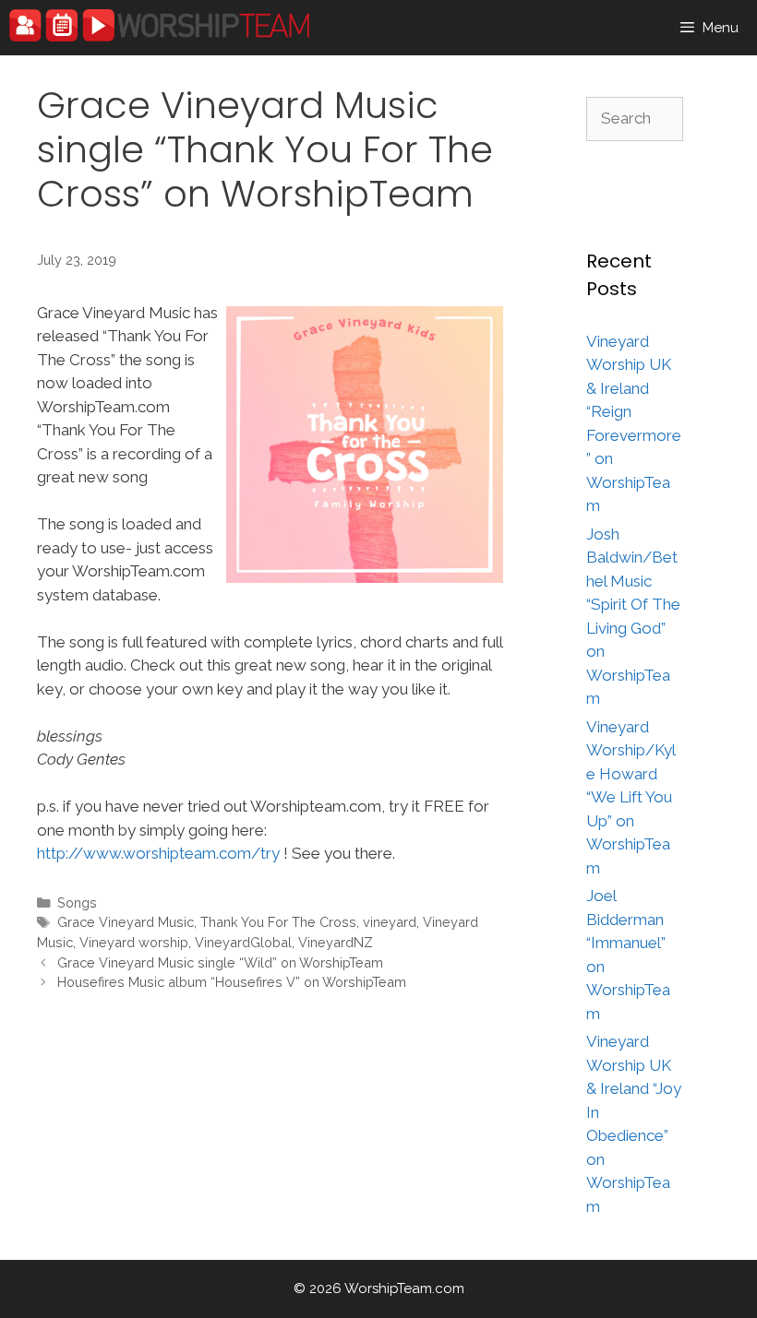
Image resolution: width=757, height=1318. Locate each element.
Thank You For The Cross (278, 922)
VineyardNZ (335, 942)
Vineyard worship (133, 942)
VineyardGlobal (243, 942)
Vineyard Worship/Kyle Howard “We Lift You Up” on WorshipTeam (631, 797)
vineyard (389, 922)
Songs (77, 902)
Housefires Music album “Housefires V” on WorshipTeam (231, 982)
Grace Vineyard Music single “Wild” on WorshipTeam (220, 962)
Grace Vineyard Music (125, 922)
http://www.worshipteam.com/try (158, 853)
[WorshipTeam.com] (159, 25)
